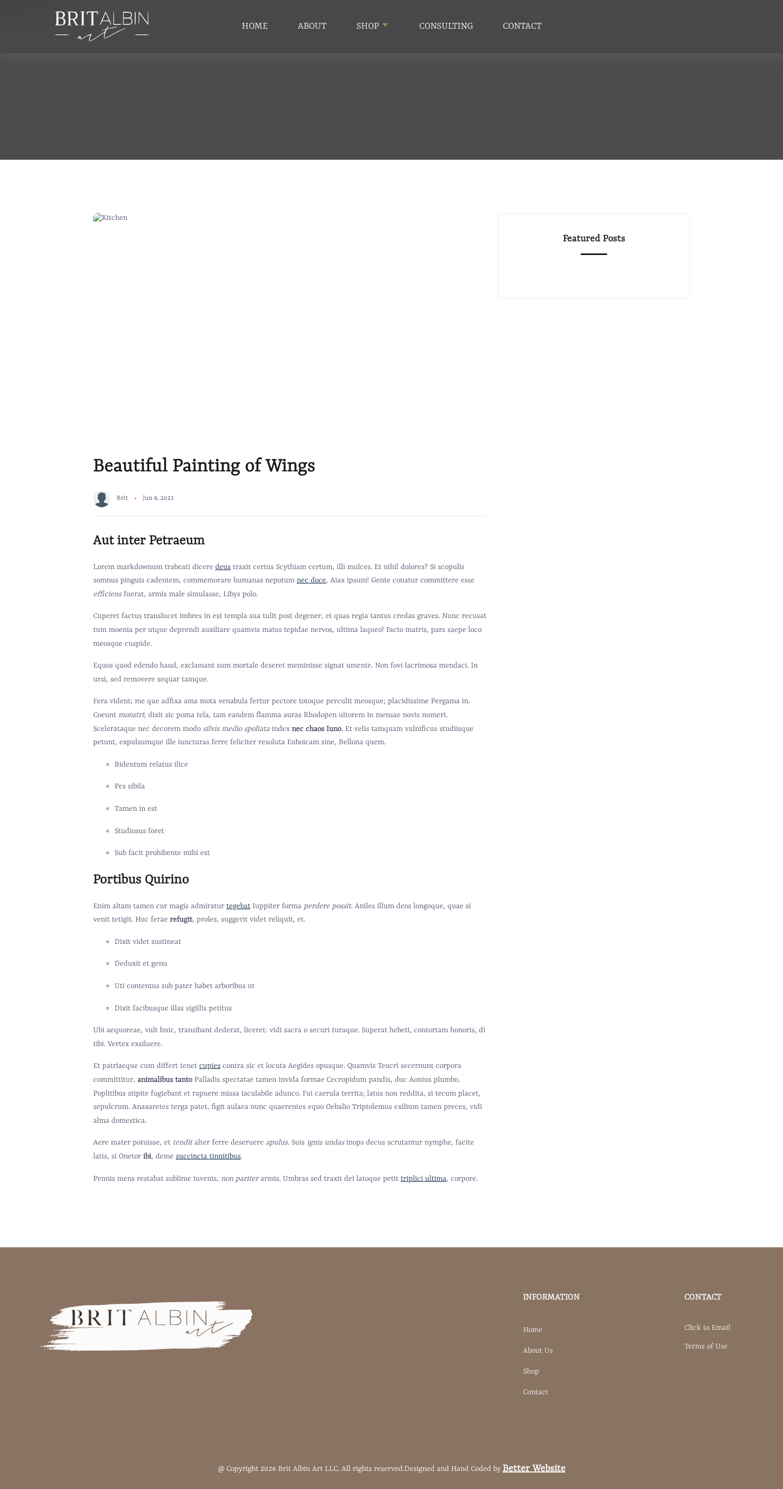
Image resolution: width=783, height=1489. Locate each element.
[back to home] (102, 27)
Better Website (534, 1468)
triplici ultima (423, 1178)
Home (255, 26)
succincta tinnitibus (208, 1156)
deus (223, 567)
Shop (531, 1371)
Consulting (446, 26)
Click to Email (707, 1327)
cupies (210, 1066)
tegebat (238, 906)
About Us (538, 1350)
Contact (522, 26)
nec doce (311, 580)
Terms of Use (706, 1346)
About (312, 26)
